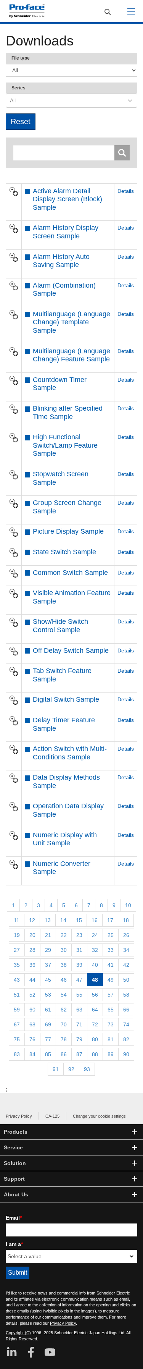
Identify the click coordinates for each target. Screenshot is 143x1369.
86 (64, 1054)
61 (48, 1010)
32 (95, 950)
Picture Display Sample (68, 531)
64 (95, 1010)
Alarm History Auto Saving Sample (61, 261)
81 (111, 1039)
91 (56, 1069)
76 (32, 1039)
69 (48, 1024)
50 (126, 980)
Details (125, 191)
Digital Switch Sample (66, 699)
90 (126, 1054)
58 (126, 995)
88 (95, 1054)
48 (95, 980)
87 (79, 1054)
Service (13, 1147)
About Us (16, 1194)
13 (48, 920)
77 (48, 1039)
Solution (15, 1163)
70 (64, 1024)
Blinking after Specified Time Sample (68, 413)
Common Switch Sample (70, 572)
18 (126, 920)
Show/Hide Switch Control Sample (60, 626)
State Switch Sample (64, 552)
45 (48, 980)
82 (126, 1039)
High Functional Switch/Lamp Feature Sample (65, 445)
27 (17, 950)
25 (111, 935)
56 (95, 995)
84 (32, 1054)
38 (64, 965)
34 (126, 950)
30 (64, 950)
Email (14, 1218)
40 (95, 965)
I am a (14, 1244)
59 (17, 1010)
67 (17, 1024)
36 (32, 965)
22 (64, 935)
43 (17, 980)
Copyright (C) (18, 1332)
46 (64, 980)
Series (18, 88)
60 (32, 1010)
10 (128, 905)
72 (95, 1024)
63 (79, 1010)
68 (32, 1024)
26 (126, 935)
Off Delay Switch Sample (71, 650)
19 (17, 935)
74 (126, 1024)
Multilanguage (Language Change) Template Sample (71, 322)
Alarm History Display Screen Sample (65, 232)
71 (79, 1024)
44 (32, 980)
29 (48, 950)
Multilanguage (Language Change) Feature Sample (71, 355)
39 (79, 965)
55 (79, 995)
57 (111, 995)
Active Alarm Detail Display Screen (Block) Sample (67, 199)
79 (79, 1039)
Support (14, 1179)
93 (87, 1069)
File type (20, 58)
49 (111, 980)
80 (95, 1039)
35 (17, 965)
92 (71, 1069)
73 (111, 1024)
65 (111, 1010)
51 (17, 995)
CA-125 (52, 1116)
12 (32, 920)
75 (17, 1039)
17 (110, 920)
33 (111, 950)
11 (16, 920)
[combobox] (10, 100)
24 (95, 935)
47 (79, 980)
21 (48, 935)
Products (15, 1132)
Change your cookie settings (99, 1116)
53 (48, 995)
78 (64, 1039)
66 (126, 1010)
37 (48, 965)
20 (32, 935)
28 (32, 950)
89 (111, 1054)
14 (63, 920)
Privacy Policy (19, 1116)
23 (79, 935)
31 (79, 950)
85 (48, 1054)
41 (111, 965)
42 (126, 965)
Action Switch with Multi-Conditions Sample (70, 753)
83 (17, 1054)
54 (64, 995)
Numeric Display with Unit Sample (65, 839)
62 (64, 1010)
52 (32, 995)
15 (79, 920)
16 (95, 920)
